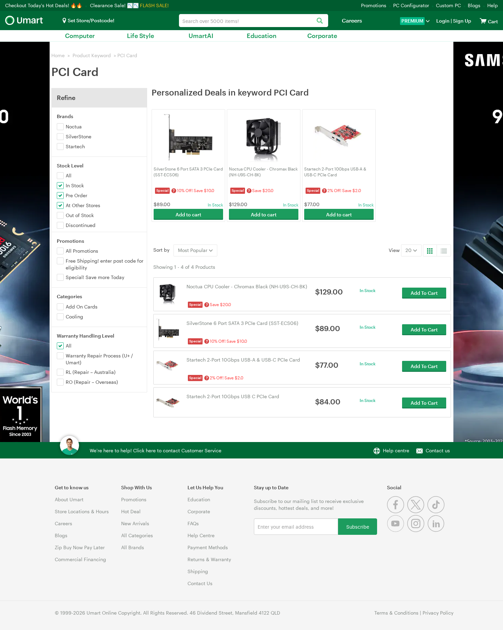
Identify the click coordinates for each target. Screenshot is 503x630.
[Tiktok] (436, 511)
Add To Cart (424, 293)
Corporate (322, 35)
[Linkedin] (436, 530)
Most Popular (193, 250)
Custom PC (448, 5)
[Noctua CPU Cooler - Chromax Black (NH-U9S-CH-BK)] (168, 292)
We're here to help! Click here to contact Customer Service (155, 450)
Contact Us (200, 583)
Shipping (198, 571)
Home (58, 55)
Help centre (396, 450)
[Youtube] (397, 530)
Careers (352, 20)
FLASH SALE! (154, 5)
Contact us (438, 450)
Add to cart (188, 214)
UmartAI (201, 35)
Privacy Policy (438, 613)
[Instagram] (417, 530)
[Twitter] (417, 511)
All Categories (137, 535)
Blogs (474, 5)
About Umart (69, 499)
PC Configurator (411, 5)
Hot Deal (131, 511)
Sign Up (461, 21)
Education (261, 35)
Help (492, 5)
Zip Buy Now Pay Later (80, 547)
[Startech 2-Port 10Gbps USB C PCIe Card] (168, 402)
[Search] (319, 21)
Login (443, 21)
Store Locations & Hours (82, 511)
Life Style (140, 35)
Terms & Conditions (396, 613)
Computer (80, 35)
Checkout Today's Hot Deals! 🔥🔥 (44, 5)
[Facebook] (397, 511)
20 (409, 250)
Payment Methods (208, 547)
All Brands (132, 547)
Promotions (373, 5)
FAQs (193, 523)
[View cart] (483, 21)
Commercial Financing (80, 559)
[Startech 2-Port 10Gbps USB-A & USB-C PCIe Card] (168, 366)
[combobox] (253, 20)
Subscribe (357, 526)
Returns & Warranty (209, 559)
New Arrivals (135, 523)
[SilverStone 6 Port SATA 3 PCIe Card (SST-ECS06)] (168, 329)
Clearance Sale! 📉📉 (114, 5)
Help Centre (201, 535)
